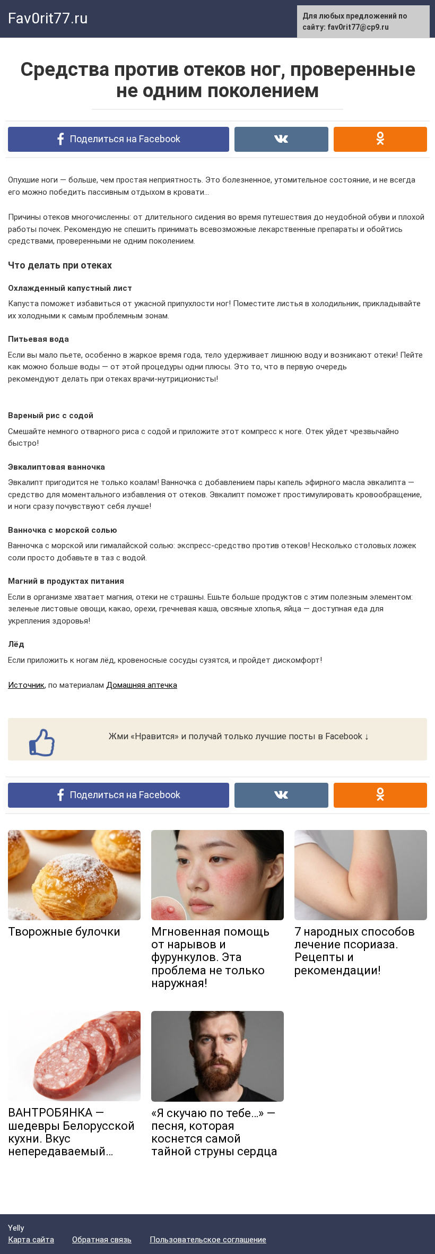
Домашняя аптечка (141, 685)
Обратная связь (102, 1239)
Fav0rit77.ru (48, 18)
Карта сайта (31, 1239)
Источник (26, 685)
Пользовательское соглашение (208, 1239)
